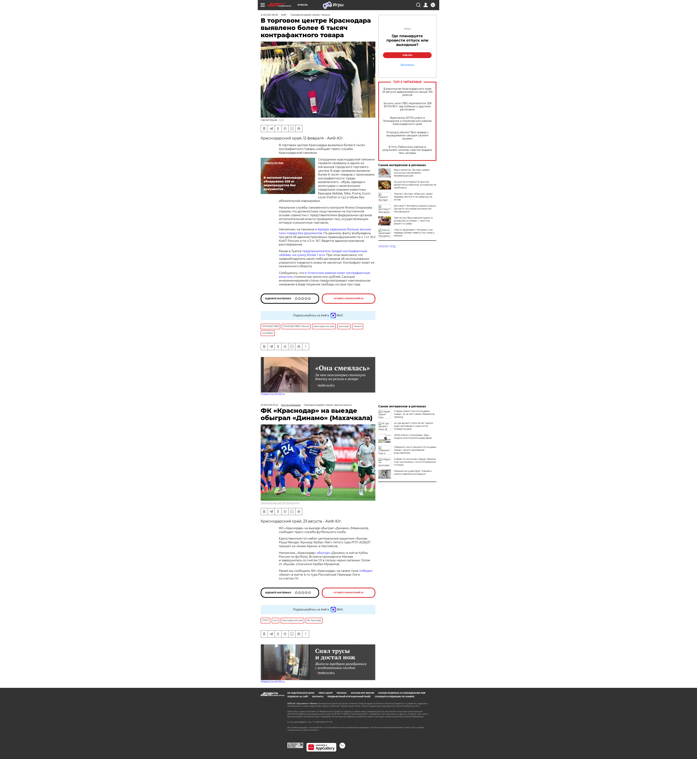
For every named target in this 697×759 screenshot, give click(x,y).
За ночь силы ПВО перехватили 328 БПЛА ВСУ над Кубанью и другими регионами (407, 106)
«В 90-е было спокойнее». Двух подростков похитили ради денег (413, 436)
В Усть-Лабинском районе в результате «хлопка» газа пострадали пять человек (407, 150)
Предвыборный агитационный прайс (349, 696)
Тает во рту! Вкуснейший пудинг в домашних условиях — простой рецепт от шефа (413, 220)
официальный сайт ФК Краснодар (280, 503)
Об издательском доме (300, 693)
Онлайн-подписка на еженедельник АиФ (401, 693)
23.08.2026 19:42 (269, 405)
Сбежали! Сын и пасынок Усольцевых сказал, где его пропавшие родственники (415, 450)
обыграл (323, 553)
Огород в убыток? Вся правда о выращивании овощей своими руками (407, 135)
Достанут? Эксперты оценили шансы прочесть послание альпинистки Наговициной (415, 208)
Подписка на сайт (297, 696)
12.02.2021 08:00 (269, 14)
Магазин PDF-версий (362, 693)
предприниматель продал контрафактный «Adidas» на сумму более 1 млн (323, 253)
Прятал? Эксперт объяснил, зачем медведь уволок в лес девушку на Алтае (413, 196)
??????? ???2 (387, 247)
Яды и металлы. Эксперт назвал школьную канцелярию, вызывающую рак (412, 172)
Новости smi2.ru (273, 394)
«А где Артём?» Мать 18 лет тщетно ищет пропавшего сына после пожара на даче (413, 426)
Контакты (317, 696)
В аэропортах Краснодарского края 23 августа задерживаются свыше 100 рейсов (407, 92)
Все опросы (407, 65)
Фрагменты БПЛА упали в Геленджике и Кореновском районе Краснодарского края (407, 121)
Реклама (342, 693)
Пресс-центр (326, 693)
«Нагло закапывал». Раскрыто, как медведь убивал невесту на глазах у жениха (414, 232)
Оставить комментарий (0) (349, 298)
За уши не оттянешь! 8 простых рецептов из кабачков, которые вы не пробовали (415, 184)
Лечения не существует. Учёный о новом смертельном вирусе (413, 472)
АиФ (281, 120)
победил (365, 571)
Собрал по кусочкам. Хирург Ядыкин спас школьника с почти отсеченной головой (415, 462)
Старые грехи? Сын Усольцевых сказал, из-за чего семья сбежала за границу (414, 414)
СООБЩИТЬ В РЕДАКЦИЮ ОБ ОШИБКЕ (394, 696)
